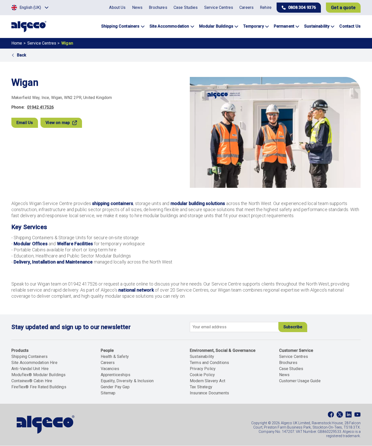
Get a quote (343, 7)
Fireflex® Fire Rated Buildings (38, 386)
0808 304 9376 (302, 7)
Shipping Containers (29, 356)
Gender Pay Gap (115, 386)
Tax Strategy (201, 386)
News (284, 374)
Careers (108, 362)
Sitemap (108, 393)
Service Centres (41, 43)
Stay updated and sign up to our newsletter (71, 327)
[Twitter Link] (340, 415)
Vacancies (110, 368)
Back (21, 55)
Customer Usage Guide (300, 380)
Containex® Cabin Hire (31, 380)
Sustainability (202, 356)
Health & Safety (115, 356)
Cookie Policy (202, 374)
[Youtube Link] (357, 415)
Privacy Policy (203, 368)
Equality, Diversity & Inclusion (127, 380)
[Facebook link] (331, 415)
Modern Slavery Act (207, 380)
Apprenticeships (115, 374)
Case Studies (291, 368)
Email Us (24, 122)
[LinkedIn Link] (348, 415)
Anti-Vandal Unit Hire (30, 368)
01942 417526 (40, 107)
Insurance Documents (209, 393)
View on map (58, 122)
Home (16, 43)
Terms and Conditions (209, 362)
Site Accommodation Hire (34, 362)
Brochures (288, 362)
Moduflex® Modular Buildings (38, 374)
